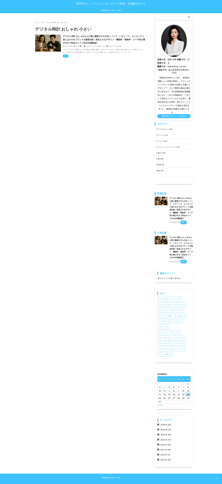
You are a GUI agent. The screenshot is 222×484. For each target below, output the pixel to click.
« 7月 (159, 405)
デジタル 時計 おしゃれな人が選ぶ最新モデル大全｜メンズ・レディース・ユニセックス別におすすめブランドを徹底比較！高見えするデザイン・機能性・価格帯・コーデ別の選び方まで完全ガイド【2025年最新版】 (104, 39)
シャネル (162, 299)
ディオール (163, 321)
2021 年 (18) (165, 450)
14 (179, 391)
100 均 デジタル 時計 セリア (96, 46)
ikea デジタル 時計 (115, 46)
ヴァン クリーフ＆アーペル (169, 332)
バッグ (162, 141)
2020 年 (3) (165, 455)
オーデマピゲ (164, 343)
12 (169, 391)
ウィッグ (163, 135)
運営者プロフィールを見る (174, 116)
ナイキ (161, 305)
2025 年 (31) (165, 430)
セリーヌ (181, 305)
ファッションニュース (169, 147)
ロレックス (163, 327)
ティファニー (176, 321)
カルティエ (181, 316)
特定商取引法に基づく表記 (111, 10)
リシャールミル (178, 343)
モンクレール (178, 310)
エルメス (171, 305)
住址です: (162, 70)
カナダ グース (164, 349)
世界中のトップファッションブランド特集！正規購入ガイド (111, 3)
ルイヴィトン (164, 310)
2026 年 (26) (165, 425)
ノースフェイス (175, 299)
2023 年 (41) (165, 440)
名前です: (161, 59)
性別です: (161, 63)
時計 (161, 153)
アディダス (163, 338)
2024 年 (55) (165, 435)
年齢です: (181, 59)
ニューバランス (177, 338)
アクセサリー (165, 129)
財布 (161, 165)
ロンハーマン (178, 349)
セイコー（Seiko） (166, 316)
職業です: (161, 66)
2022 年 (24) (165, 445)
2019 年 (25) (165, 460)
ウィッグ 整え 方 (165, 354)
